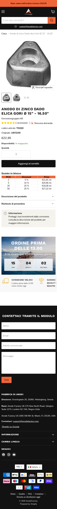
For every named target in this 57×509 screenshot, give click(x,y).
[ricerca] (52, 20)
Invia (6, 380)
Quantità (5, 148)
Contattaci (39, 494)
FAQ (30, 494)
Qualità (22, 494)
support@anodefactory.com (31, 26)
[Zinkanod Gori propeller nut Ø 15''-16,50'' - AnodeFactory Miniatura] (6, 97)
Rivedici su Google (10, 427)
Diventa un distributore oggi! (28, 497)
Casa (4, 33)
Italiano (35, 467)
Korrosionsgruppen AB (12, 118)
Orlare (12, 494)
